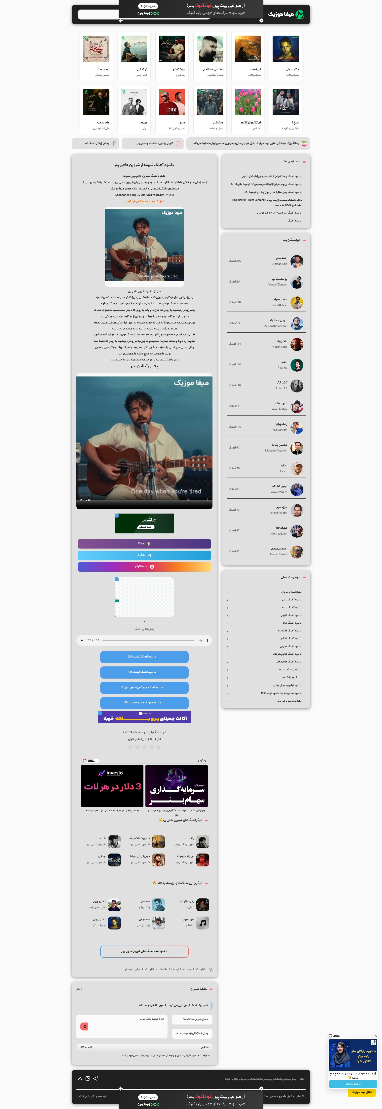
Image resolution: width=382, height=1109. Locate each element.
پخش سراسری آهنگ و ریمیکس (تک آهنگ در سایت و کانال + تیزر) (260, 1079)
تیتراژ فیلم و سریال (291, 592)
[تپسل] (121, 20)
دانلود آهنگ (295, 221)
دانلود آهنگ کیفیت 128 (142, 672)
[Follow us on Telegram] (95, 1079)
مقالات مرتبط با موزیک (289, 701)
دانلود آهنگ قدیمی (291, 646)
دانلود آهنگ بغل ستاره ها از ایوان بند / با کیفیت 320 (273, 192)
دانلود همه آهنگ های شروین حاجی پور (144, 951)
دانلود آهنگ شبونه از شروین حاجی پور (144, 165)
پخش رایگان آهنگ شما (96, 143)
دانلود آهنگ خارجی (291, 615)
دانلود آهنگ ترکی (292, 600)
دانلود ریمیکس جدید (290, 669)
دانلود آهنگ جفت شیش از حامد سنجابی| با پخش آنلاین (272, 176)
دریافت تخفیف (353, 1084)
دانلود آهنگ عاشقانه (170, 969)
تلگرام (141, 555)
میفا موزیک (117, 189)
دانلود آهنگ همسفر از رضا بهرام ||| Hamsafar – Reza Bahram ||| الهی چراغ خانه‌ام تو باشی (267, 202)
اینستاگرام (141, 566)
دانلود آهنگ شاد (292, 623)
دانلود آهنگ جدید (195, 969)
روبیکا (141, 543)
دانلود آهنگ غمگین (291, 638)
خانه (302, 1079)
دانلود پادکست (290, 677)
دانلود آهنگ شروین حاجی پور (149, 176)
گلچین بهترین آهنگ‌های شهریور (155, 143)
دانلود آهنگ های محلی (289, 662)
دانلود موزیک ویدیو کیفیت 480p (142, 703)
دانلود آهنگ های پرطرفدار (140, 969)
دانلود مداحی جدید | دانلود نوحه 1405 (281, 693)
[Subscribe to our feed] (80, 1079)
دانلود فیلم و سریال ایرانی (287, 685)
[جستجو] (82, 14)
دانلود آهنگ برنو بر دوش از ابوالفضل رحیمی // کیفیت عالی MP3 (266, 184)
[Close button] (376, 1036)
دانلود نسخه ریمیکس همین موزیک (142, 687)
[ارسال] (84, 1026)
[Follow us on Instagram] (87, 1079)
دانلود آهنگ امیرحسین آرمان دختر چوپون (279, 213)
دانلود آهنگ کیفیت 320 (142, 657)
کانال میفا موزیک (362, 1092)
